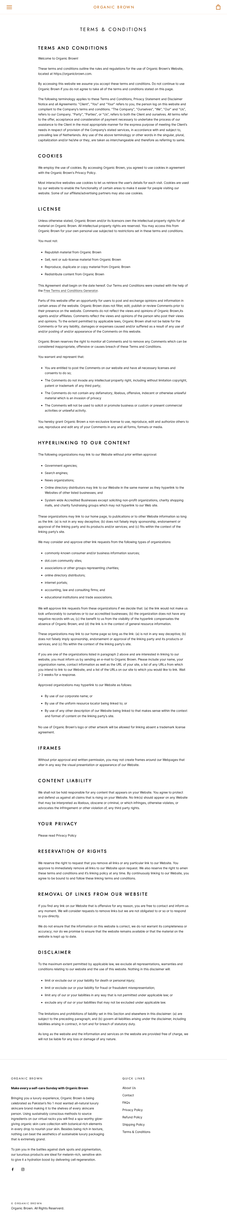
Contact (128, 1095)
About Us (129, 1088)
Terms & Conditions (136, 1132)
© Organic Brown (26, 1203)
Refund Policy (132, 1117)
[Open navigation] (9, 7)
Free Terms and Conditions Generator (71, 290)
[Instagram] (22, 1169)
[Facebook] (12, 1169)
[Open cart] (218, 7)
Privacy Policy (132, 1110)
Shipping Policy (133, 1124)
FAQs (126, 1102)
